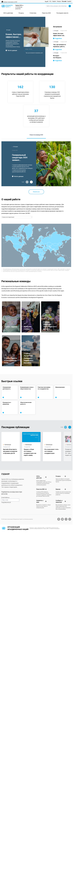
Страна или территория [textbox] (8, 217)
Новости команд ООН (36, 135)
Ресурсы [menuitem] (21, 13)
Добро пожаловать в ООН (10, 2)
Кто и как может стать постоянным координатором (51, 451)
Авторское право (41, 527)
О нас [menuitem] (75, 13)
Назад (26, 49)
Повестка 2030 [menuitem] (46, 13)
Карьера (58, 489)
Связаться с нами (33, 527)
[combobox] (16, 217)
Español (69, 1)
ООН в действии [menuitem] (8, 13)
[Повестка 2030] (46, 489)
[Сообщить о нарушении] (65, 501)
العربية (46, 1)
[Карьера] (65, 489)
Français (59, 1)
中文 (50, 1)
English (54, 1)
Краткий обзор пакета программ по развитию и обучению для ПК (10, 451)
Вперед (30, 49)
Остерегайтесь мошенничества (51, 527)
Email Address (5, 497)
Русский (64, 1)
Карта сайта (46, 528)
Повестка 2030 (40, 489)
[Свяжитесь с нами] (46, 501)
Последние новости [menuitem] (62, 13)
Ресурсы (58, 476)
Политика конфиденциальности (36, 528)
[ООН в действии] (46, 477)
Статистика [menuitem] (33, 13)
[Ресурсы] (65, 476)
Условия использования (54, 528)
